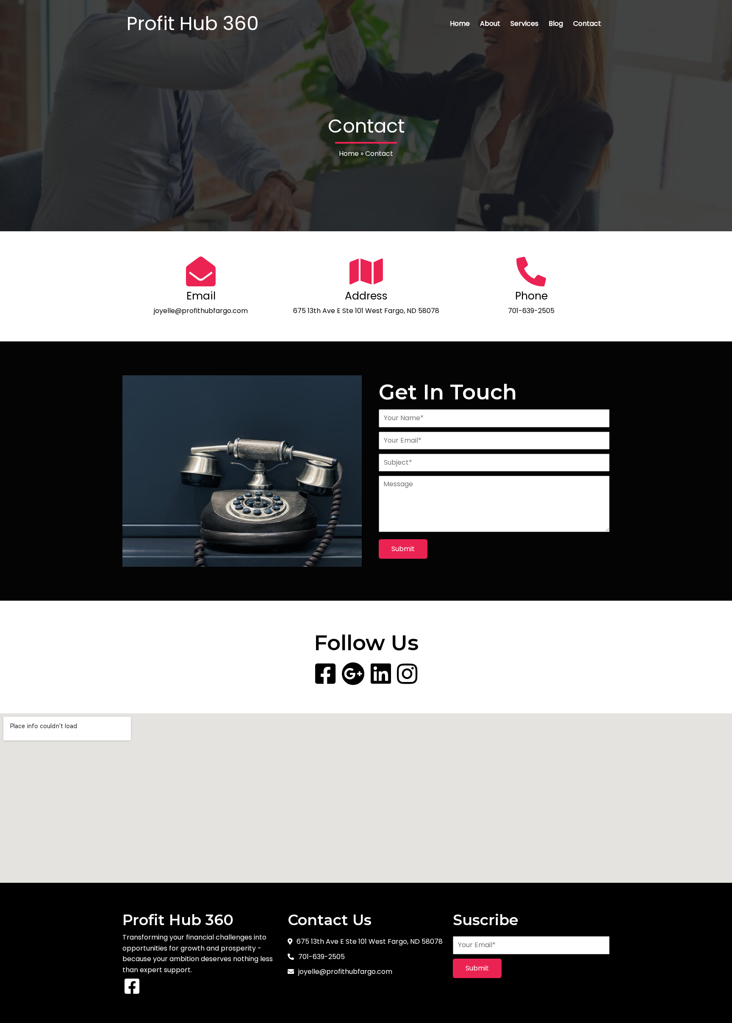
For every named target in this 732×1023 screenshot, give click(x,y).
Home (349, 153)
